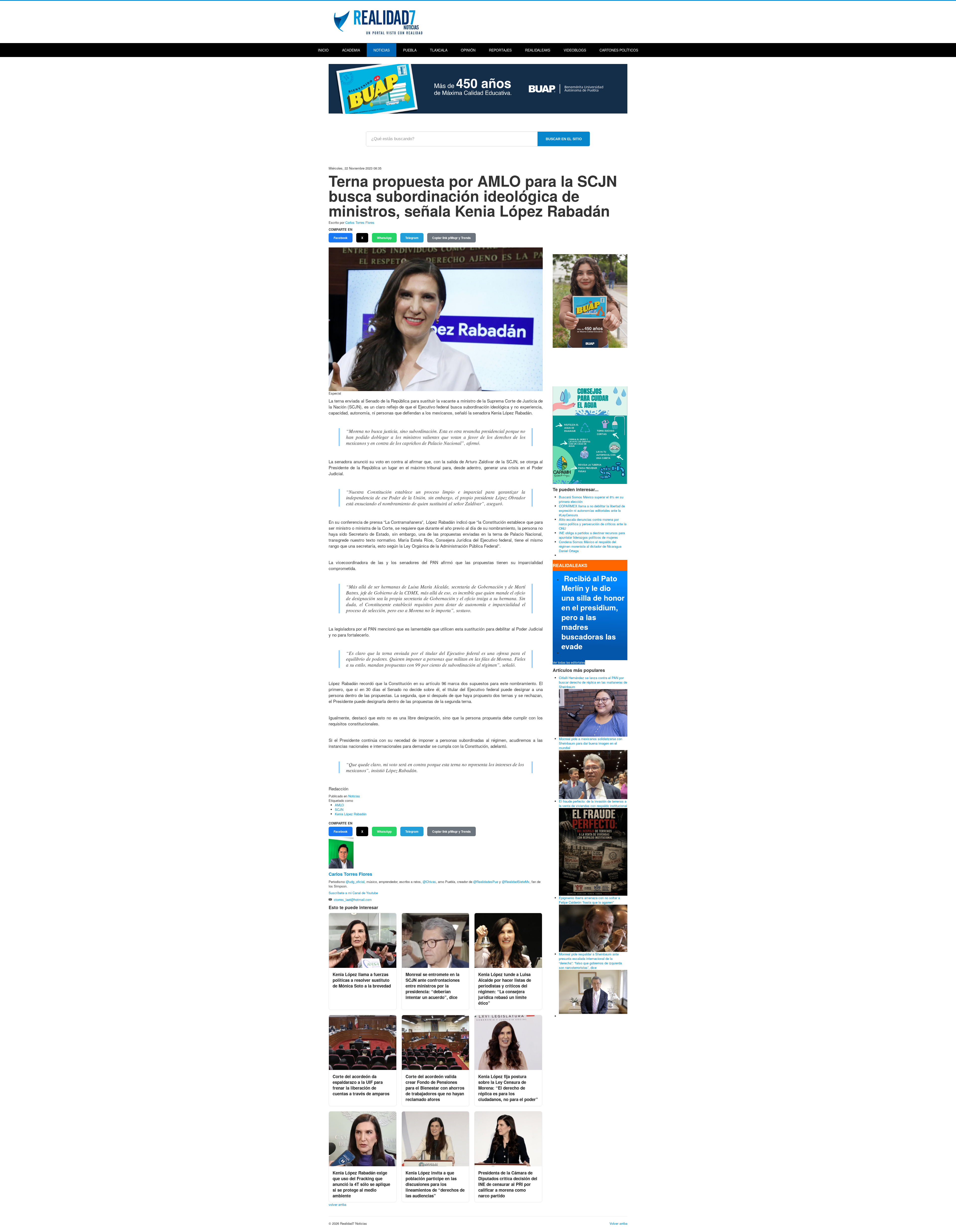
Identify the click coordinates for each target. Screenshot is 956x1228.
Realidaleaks (537, 50)
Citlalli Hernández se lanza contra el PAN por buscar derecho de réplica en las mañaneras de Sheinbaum (593, 682)
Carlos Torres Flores (359, 222)
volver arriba (337, 1204)
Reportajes (500, 50)
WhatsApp (384, 237)
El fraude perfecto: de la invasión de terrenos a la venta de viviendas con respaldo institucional (593, 803)
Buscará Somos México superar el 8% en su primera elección (591, 499)
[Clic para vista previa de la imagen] (436, 318)
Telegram (411, 237)
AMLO (339, 805)
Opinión (468, 50)
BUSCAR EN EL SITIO (564, 139)
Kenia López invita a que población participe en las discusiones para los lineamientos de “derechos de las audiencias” (435, 1184)
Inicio (323, 50)
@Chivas (429, 881)
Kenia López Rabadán (350, 814)
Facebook (341, 237)
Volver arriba (618, 1223)
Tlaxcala (438, 50)
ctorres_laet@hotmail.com (353, 899)
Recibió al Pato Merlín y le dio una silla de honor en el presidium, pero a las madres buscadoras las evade (593, 612)
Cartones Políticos (618, 50)
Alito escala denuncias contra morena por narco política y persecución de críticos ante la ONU (592, 524)
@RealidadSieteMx (516, 881)
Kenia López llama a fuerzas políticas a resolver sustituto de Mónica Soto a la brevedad (362, 980)
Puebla (410, 50)
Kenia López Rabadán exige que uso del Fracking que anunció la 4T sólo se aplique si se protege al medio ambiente (361, 1184)
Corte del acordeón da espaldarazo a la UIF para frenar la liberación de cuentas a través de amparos (361, 1085)
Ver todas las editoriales (569, 662)
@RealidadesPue (485, 881)
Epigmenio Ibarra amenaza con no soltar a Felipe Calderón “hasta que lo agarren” (589, 900)
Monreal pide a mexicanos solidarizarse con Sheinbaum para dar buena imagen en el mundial (590, 743)
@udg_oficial (355, 881)
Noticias (381, 50)
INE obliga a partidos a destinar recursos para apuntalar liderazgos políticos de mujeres (592, 535)
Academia (351, 50)
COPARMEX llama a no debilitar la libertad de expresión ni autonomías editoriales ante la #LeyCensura (592, 510)
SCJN (339, 809)
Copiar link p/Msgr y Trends (451, 237)
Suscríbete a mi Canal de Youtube (354, 892)
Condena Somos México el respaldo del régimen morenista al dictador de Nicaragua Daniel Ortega (590, 546)
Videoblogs (575, 50)
